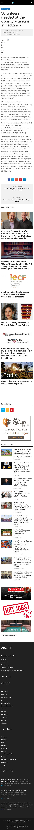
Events (3, 751)
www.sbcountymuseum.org (16, 133)
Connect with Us (23, 826)
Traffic (3, 765)
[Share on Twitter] (12, 179)
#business (4, 796)
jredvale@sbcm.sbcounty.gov (13, 128)
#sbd (19, 807)
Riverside (4, 694)
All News (4, 745)
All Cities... (4, 723)
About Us (4, 659)
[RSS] (7, 410)
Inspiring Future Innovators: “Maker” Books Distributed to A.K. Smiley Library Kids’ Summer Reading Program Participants (17, 265)
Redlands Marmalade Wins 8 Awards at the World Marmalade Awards (22, 532)
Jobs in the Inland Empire (14, 828)
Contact (24, 828)
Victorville (4, 714)
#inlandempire (5, 783)
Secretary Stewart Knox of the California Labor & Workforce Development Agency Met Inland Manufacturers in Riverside (16, 234)
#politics (13, 783)
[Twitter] (3, 410)
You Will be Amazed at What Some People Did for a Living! (17, 189)
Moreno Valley (5, 703)
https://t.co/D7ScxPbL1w (9, 794)
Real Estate (4, 762)
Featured (4, 757)
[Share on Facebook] (9, 179)
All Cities (4, 691)
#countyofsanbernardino (23, 783)
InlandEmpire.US (7, 656)
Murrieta (4, 720)
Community (5, 9)
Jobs (2, 742)
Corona (3, 711)
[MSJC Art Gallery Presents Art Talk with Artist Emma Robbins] (17, 311)
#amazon (4, 807)
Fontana (3, 700)
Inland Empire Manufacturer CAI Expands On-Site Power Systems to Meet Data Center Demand (23, 506)
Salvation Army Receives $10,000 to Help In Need (17, 200)
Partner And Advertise (12, 826)
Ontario (3, 709)
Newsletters (5, 665)
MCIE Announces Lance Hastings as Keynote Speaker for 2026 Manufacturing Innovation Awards (23, 482)
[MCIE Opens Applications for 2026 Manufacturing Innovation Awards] (6, 494)
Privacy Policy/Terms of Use (19, 822)
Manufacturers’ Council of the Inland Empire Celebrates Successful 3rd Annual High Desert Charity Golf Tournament (23, 453)
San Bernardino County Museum (11, 34)
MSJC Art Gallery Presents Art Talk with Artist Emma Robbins (15, 324)
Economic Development (8, 759)
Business (4, 737)
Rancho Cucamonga (7, 706)
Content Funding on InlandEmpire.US (12, 670)
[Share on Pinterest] (20, 179)
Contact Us (4, 662)
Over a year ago (7, 785)
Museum (9, 32)
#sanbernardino (12, 807)
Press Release (8, 30)
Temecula (4, 717)
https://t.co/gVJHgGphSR (9, 805)
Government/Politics (7, 754)
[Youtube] (12, 410)
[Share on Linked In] (24, 179)
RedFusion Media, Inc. (19, 820)
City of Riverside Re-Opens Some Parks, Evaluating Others (16, 382)
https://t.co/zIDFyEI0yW (21, 781)
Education (4, 740)
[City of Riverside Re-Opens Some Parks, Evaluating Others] (17, 370)
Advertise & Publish (7, 667)
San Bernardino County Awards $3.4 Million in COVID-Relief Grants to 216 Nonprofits (15, 294)
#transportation (26, 807)
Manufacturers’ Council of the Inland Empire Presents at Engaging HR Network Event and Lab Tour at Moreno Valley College (23, 562)
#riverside (11, 796)
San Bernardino (6, 697)
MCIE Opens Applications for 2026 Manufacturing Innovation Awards (22, 494)
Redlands (15, 32)
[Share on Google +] (16, 179)
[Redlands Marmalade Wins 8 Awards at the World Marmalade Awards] (6, 532)
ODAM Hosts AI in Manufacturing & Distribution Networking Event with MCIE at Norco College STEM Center (23, 520)
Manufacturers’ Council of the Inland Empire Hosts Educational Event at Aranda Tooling (23, 574)
